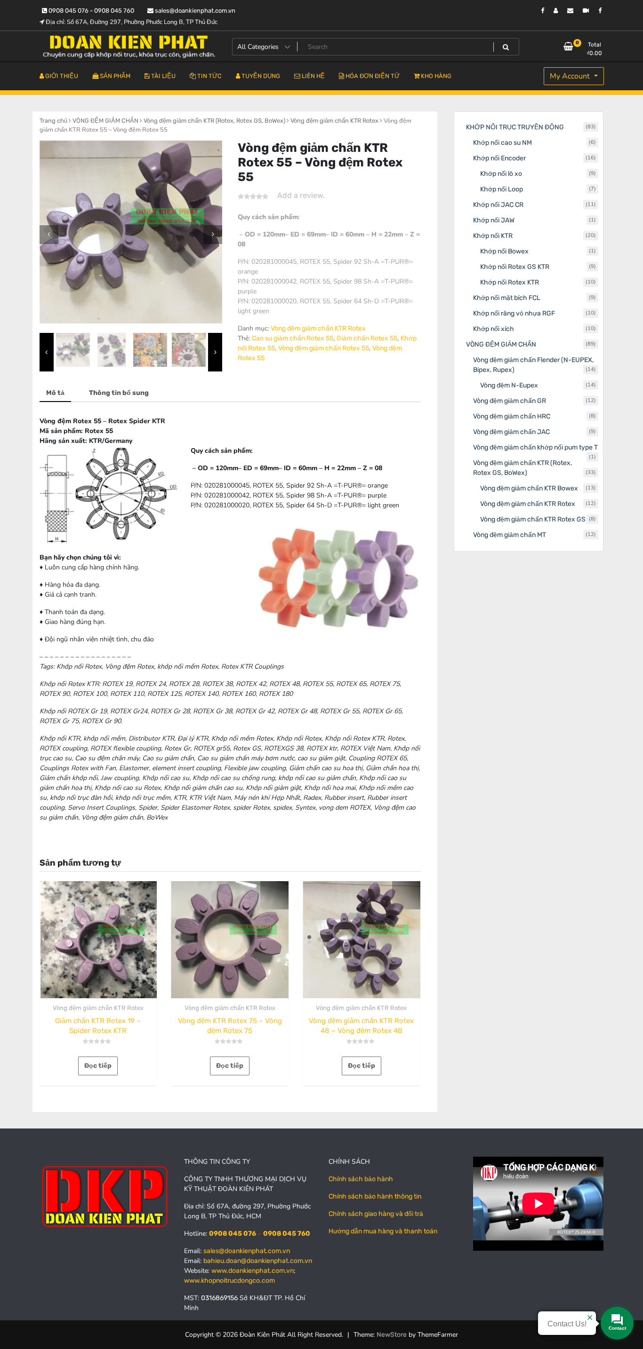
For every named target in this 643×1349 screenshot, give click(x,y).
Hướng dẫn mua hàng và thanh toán (383, 1231)
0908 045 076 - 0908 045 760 (90, 10)
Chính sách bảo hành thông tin (375, 1196)
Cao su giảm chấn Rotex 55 (292, 338)
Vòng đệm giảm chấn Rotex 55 (323, 348)
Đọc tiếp (98, 1066)
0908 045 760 (286, 1234)
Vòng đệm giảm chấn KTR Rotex (334, 120)
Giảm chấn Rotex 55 (367, 338)
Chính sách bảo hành (361, 1179)
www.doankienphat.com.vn (252, 1271)
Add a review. (301, 195)
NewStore (392, 1335)
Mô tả (55, 393)
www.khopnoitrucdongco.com (229, 1281)
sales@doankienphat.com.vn (194, 10)
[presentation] (49, 234)
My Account (571, 76)
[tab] (55, 393)
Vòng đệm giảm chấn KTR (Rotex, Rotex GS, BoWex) (214, 120)
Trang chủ (53, 120)
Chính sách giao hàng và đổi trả (376, 1214)
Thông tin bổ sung (119, 393)
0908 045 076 (232, 1234)
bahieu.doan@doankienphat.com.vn (257, 1261)
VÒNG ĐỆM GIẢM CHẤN (105, 120)
